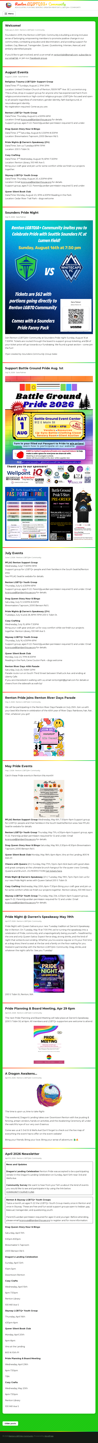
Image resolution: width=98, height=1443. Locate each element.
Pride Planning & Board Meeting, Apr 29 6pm (40, 1008)
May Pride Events (18, 766)
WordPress (49, 1436)
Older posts (10, 1423)
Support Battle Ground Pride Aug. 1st (34, 368)
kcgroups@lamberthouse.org (36, 119)
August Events (16, 72)
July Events (14, 553)
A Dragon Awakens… (21, 1073)
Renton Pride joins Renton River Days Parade (40, 698)
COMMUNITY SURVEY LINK (20, 1192)
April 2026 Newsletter (22, 1154)
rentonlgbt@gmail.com (66, 55)
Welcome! (13, 25)
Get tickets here (54, 871)
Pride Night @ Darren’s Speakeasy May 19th (39, 917)
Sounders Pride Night (22, 212)
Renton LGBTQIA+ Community (21, 1436)
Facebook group (38, 58)
